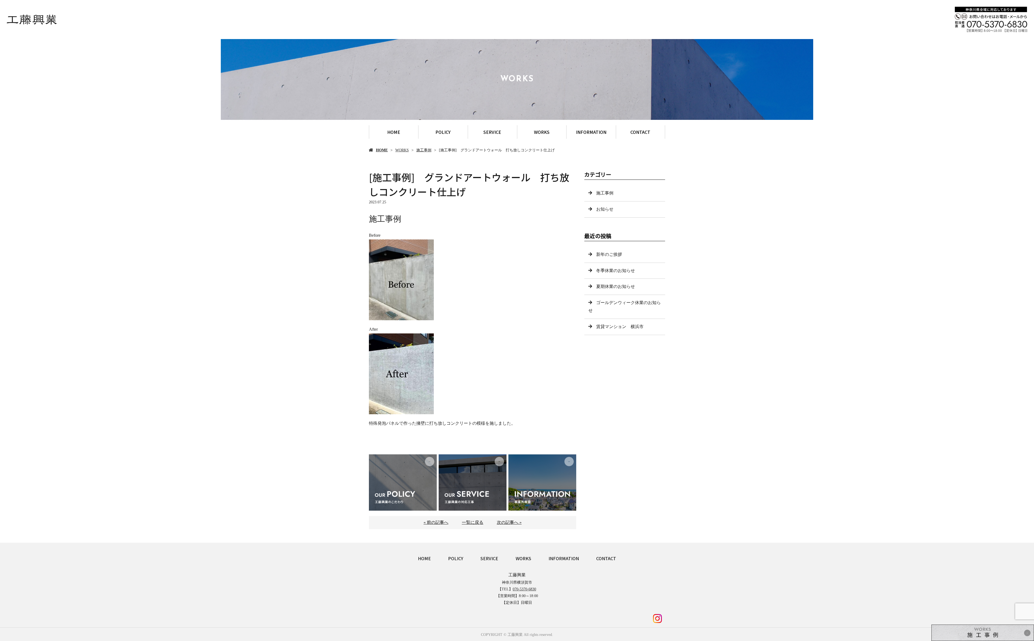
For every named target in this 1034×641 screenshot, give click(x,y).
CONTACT (640, 132)
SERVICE (492, 132)
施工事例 (423, 150)
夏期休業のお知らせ (615, 286)
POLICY (442, 132)
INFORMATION (591, 132)
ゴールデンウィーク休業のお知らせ (624, 306)
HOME (393, 132)
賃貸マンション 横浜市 (620, 326)
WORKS (542, 132)
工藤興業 (517, 575)
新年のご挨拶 (609, 254)
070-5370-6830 (524, 589)
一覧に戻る (472, 522)
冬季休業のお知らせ (615, 270)
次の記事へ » (509, 522)
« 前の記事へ (436, 522)
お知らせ (604, 209)
